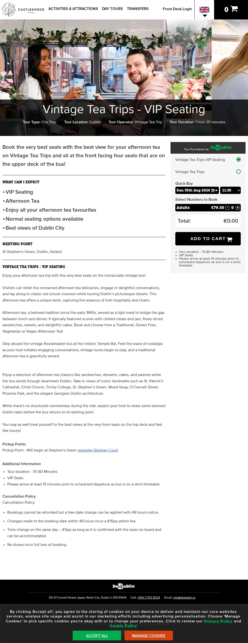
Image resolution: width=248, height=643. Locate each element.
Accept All (97, 636)
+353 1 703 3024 (148, 597)
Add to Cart (208, 238)
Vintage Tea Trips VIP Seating (200, 160)
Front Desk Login (177, 9)
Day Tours (112, 9)
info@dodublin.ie (184, 597)
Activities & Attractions (73, 9)
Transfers (138, 9)
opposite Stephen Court (98, 450)
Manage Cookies (148, 636)
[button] (214, 190)
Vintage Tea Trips (189, 172)
